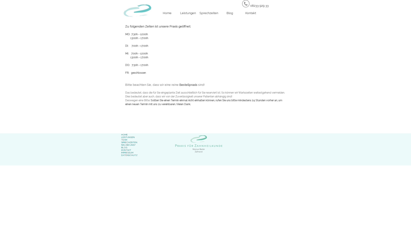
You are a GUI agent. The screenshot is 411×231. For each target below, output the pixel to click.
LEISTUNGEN (128, 137)
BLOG (124, 147)
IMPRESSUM (127, 152)
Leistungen (188, 13)
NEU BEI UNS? (128, 145)
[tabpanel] (258, 4)
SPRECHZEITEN (129, 142)
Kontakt (250, 13)
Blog (230, 13)
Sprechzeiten (209, 13)
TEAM (124, 139)
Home (167, 13)
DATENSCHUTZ (129, 155)
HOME (124, 134)
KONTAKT (126, 150)
